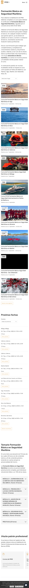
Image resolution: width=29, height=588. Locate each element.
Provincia (3, 319)
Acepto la (14, 579)
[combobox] (9, 78)
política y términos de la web (16, 579)
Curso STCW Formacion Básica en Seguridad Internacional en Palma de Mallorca (12, 198)
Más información (19, 586)
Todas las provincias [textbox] (6, 321)
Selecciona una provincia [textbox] (9, 573)
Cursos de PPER (8, 559)
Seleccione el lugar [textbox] (6, 78)
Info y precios (5, 336)
